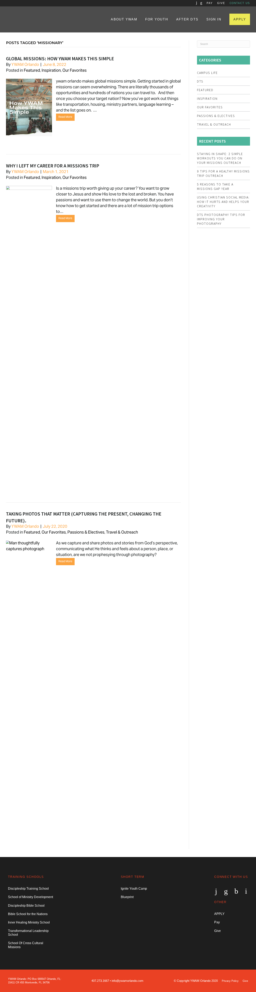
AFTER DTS (187, 19)
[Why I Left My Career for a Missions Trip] (31, 189)
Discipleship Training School (28, 888)
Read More (65, 117)
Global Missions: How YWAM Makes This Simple (60, 58)
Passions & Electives (85, 532)
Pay (217, 922)
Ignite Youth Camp (134, 888)
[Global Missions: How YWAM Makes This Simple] (31, 138)
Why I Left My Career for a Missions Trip (52, 166)
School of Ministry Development (30, 897)
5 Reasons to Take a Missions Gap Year (215, 186)
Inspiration (51, 70)
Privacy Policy (230, 980)
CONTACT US (240, 3)
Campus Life (207, 73)
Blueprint (127, 897)
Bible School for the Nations (28, 914)
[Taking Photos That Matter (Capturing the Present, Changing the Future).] (31, 549)
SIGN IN (213, 19)
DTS (200, 81)
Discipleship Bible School (26, 905)
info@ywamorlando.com (127, 980)
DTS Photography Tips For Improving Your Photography (221, 219)
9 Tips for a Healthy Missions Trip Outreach (223, 173)
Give (217, 931)
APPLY (239, 19)
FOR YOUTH (156, 19)
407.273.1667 (100, 980)
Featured (32, 70)
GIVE (221, 3)
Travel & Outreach (122, 532)
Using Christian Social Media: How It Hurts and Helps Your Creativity (223, 201)
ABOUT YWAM (124, 19)
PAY (210, 3)
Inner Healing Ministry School (29, 922)
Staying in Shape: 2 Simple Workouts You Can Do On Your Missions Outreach (220, 158)
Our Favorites (74, 70)
